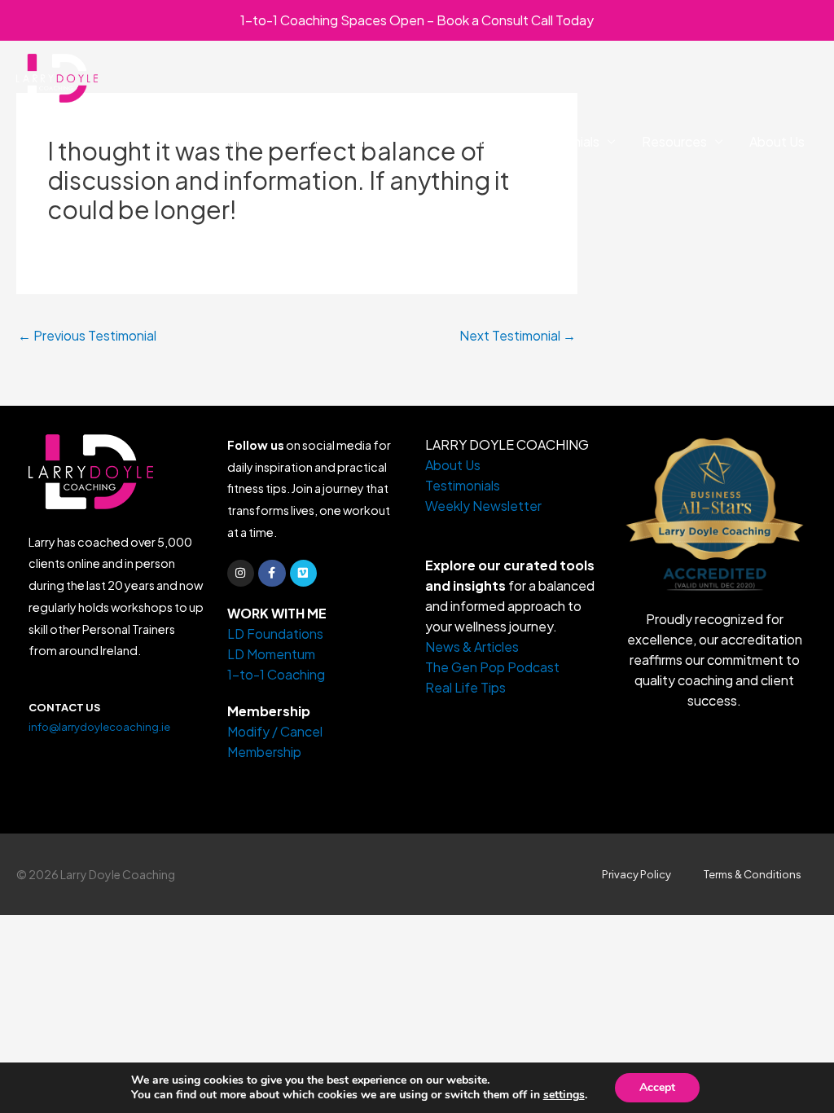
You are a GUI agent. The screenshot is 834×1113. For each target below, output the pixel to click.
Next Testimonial (517, 335)
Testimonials (562, 141)
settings (564, 1095)
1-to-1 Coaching (449, 141)
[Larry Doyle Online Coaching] (57, 76)
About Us (777, 141)
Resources (674, 141)
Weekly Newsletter (483, 505)
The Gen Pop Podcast (492, 666)
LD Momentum (331, 141)
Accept (657, 1087)
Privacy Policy (636, 874)
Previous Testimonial (87, 335)
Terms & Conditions (752, 874)
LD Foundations (213, 141)
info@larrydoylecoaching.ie (99, 726)
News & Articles (472, 646)
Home (120, 141)
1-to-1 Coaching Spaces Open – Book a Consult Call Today (417, 20)
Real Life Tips (465, 687)
